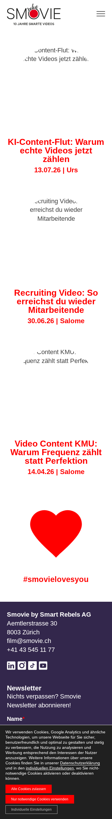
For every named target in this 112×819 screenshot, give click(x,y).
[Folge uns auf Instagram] (22, 666)
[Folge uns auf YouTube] (43, 666)
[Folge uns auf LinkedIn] (11, 666)
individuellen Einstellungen (50, 768)
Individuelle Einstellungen (31, 810)
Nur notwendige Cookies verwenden (39, 799)
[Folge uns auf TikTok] (32, 666)
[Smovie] (35, 14)
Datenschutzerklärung (80, 763)
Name (16, 719)
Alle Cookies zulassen (28, 789)
